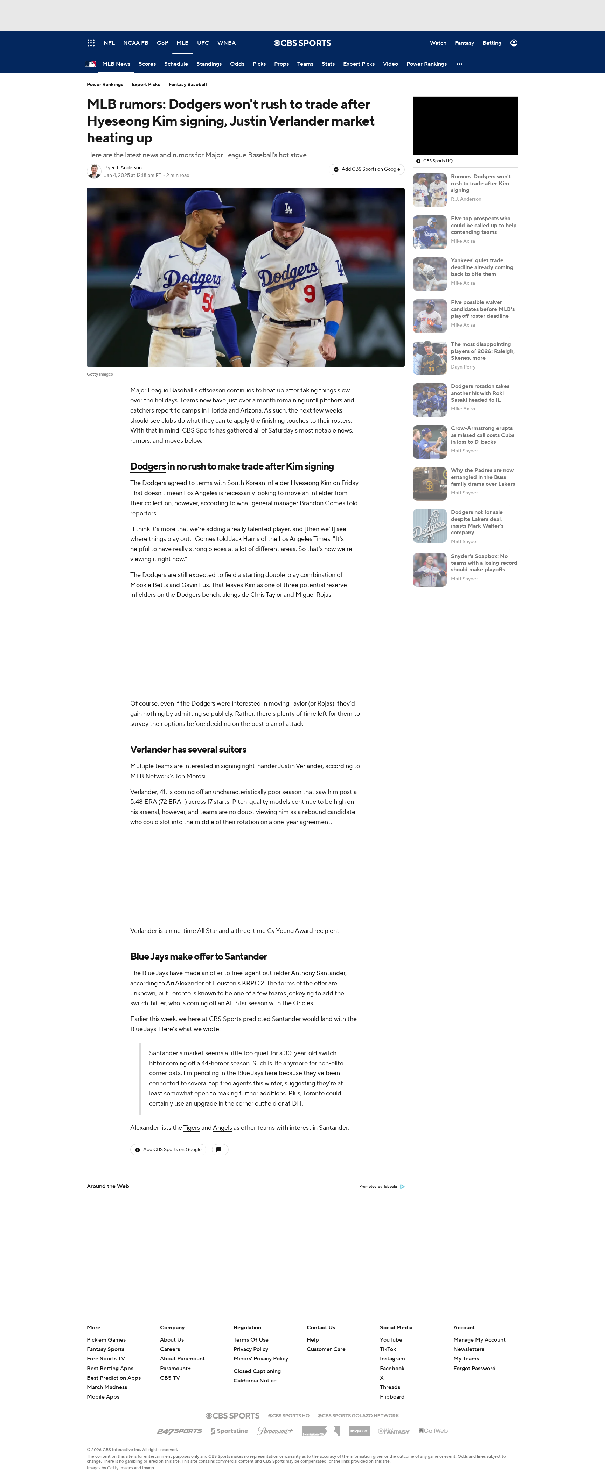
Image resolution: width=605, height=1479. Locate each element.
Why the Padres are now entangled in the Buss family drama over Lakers (483, 477)
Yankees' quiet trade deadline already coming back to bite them (482, 267)
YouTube (391, 1339)
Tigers (191, 1128)
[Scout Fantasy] (394, 1430)
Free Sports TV (106, 1358)
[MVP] (359, 1428)
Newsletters (468, 1349)
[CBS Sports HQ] (289, 1415)
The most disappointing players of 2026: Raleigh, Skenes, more (483, 351)
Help (313, 1339)
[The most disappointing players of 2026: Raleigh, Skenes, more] (430, 358)
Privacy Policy (251, 1349)
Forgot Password (474, 1368)
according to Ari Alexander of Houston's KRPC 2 (197, 983)
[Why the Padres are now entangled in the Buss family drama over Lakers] (430, 484)
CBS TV (170, 1377)
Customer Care (326, 1349)
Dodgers (148, 466)
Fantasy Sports (105, 1349)
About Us (172, 1339)
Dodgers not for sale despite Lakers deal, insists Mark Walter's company (477, 522)
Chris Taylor (266, 595)
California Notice (255, 1380)
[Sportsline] (229, 1430)
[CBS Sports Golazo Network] (358, 1415)
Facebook (392, 1368)
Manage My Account (479, 1339)
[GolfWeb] (433, 1431)
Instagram (392, 1358)
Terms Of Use (251, 1339)
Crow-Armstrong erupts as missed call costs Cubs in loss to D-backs (482, 435)
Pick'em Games (106, 1339)
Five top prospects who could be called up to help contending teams (484, 225)
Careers (170, 1349)
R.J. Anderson (126, 168)
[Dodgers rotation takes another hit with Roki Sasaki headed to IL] (430, 400)
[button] (459, 63)
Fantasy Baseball (188, 84)
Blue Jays (149, 956)
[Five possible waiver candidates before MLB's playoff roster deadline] (430, 316)
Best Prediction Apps (114, 1377)
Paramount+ (175, 1368)
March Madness (107, 1387)
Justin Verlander (300, 766)
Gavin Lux (195, 585)
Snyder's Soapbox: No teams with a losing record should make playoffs (484, 563)
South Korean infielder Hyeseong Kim (279, 483)
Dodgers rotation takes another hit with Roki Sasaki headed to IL (480, 393)
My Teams (466, 1358)
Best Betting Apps (110, 1368)
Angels (222, 1128)
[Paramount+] (275, 1429)
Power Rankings (105, 84)
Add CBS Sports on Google (371, 169)
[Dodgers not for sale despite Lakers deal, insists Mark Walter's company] (430, 526)
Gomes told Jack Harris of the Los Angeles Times (262, 539)
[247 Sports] (179, 1429)
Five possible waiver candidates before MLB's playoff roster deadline (483, 309)
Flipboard (392, 1396)
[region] (465, 126)
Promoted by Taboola (378, 1186)
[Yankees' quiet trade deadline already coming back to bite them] (430, 274)
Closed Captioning (257, 1371)
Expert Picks (146, 84)
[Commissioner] (321, 1428)
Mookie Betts (149, 585)
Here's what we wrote (189, 1029)
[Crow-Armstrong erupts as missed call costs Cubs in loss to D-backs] (430, 442)
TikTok (388, 1349)
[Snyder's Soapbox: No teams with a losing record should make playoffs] (430, 570)
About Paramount (182, 1358)
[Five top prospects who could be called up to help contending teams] (430, 232)
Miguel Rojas (313, 595)
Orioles (303, 1003)
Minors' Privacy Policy (261, 1358)
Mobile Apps (103, 1396)
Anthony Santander (318, 973)
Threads (390, 1387)
